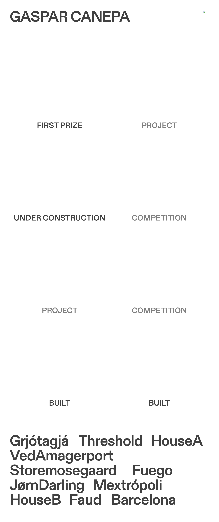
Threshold (110, 441)
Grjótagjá (39, 441)
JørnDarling (47, 485)
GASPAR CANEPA (70, 17)
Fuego (152, 470)
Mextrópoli (127, 485)
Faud (85, 500)
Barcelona (143, 500)
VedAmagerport (61, 456)
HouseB (35, 500)
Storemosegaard (63, 470)
